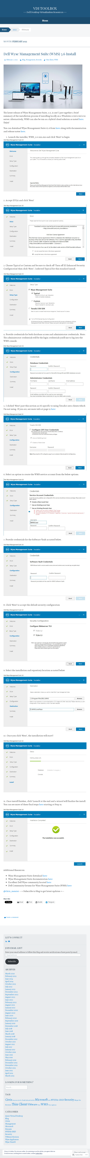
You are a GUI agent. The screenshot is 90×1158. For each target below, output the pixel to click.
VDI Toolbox (45, 8)
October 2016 (10, 1052)
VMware (32, 1104)
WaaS (39, 1105)
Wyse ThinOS (10, 1142)
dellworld (28, 1100)
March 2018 (9, 1034)
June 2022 (9, 1000)
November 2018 (11, 1026)
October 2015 (10, 1068)
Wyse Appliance (52, 1105)
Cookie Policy (39, 1153)
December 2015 (11, 1062)
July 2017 (8, 1047)
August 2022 (10, 997)
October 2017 (10, 1041)
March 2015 (9, 1076)
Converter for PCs (17, 1100)
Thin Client (49, 60)
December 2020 (11, 1010)
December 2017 (11, 1039)
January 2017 (10, 1049)
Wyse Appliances (12, 1139)
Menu (45, 20)
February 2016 (10, 1060)
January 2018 (10, 1036)
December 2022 (11, 992)
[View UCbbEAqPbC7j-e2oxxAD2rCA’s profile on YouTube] (9, 941)
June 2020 (9, 1015)
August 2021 (10, 1005)
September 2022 (11, 994)
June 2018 (9, 1031)
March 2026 (10, 973)
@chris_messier (11, 891)
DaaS (23, 1100)
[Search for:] (16, 1087)
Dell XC (33, 1100)
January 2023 (10, 989)
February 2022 (11, 1002)
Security (39, 60)
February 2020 (11, 1018)
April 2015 (9, 1073)
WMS (56, 60)
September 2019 (11, 1021)
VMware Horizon (12, 1137)
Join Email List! (13, 948)
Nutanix (8, 1129)
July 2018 (8, 1028)
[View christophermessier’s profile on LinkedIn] (6, 941)
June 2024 (9, 979)
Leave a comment (12, 917)
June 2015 (9, 1070)
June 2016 (9, 1055)
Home (4, 29)
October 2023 (10, 984)
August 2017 (10, 1044)
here (81, 119)
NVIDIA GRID (57, 1099)
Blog (23, 60)
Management (30, 60)
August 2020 (10, 1013)
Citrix (8, 1100)
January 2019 (10, 1023)
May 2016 (9, 1057)
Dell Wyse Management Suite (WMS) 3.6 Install (40, 54)
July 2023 (8, 986)
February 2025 (10, 976)
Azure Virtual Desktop (14, 1116)
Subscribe (12, 961)
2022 (15, 29)
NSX (49, 1100)
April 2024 (9, 981)
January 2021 (10, 1007)
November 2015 (11, 1065)
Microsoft (41, 1099)
